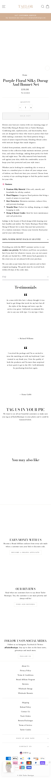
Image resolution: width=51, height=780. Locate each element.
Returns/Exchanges (25, 720)
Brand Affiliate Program (25, 679)
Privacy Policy (25, 670)
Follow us (25, 656)
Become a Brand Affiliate (26, 552)
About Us (25, 666)
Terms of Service (25, 725)
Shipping (25, 702)
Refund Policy (25, 707)
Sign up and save (25, 738)
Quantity (25, 102)
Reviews (25, 684)
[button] (25, 240)
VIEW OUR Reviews (25, 604)
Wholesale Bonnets (25, 693)
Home (24, 75)
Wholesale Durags (25, 688)
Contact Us (25, 711)
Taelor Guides (25, 729)
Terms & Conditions (25, 675)
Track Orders (25, 716)
